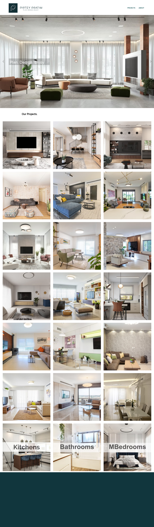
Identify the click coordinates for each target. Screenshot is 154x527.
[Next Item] (150, 61)
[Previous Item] (3, 61)
